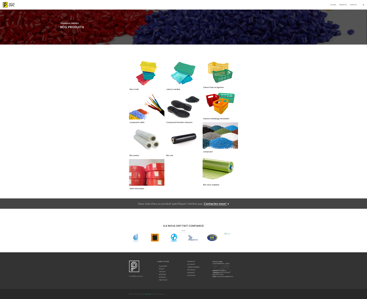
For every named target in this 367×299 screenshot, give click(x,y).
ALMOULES (162, 274)
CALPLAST (162, 271)
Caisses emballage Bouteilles (216, 119)
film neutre (134, 155)
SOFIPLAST (162, 277)
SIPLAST (161, 269)
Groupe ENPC (163, 266)
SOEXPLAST (191, 272)
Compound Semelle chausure (179, 122)
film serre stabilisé (211, 185)
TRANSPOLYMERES (193, 267)
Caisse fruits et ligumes (213, 87)
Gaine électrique (137, 188)
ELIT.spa (148, 294)
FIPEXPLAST (191, 261)
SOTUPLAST (191, 264)
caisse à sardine (173, 89)
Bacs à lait (134, 89)
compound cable (137, 122)
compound (208, 152)
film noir (169, 155)
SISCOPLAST (191, 275)
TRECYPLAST (163, 280)
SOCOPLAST (191, 270)
